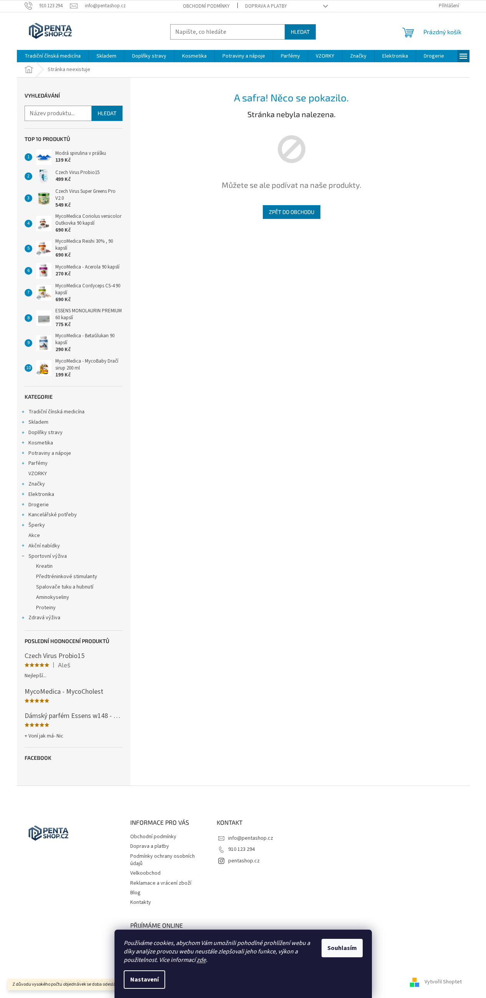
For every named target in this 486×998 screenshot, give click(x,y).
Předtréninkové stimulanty (66, 576)
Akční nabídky (44, 546)
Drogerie (38, 505)
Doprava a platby (266, 6)
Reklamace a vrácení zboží (160, 883)
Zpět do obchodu (291, 212)
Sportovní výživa (47, 556)
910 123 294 (241, 849)
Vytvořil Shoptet (443, 982)
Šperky (36, 525)
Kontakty (140, 902)
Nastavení (144, 979)
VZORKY (37, 473)
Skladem (38, 422)
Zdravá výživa (44, 618)
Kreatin (44, 566)
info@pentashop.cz (250, 838)
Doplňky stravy (45, 432)
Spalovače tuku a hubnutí (64, 587)
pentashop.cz (244, 861)
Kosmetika (40, 443)
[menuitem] (52, 56)
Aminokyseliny (52, 597)
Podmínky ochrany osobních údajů (162, 859)
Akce (34, 535)
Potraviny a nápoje (49, 453)
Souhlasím (342, 948)
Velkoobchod (145, 873)
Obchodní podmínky (206, 6)
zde (201, 960)
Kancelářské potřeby (52, 515)
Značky (36, 484)
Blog (135, 893)
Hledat (300, 31)
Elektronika (41, 494)
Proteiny (46, 608)
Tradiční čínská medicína (56, 412)
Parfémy (38, 463)
